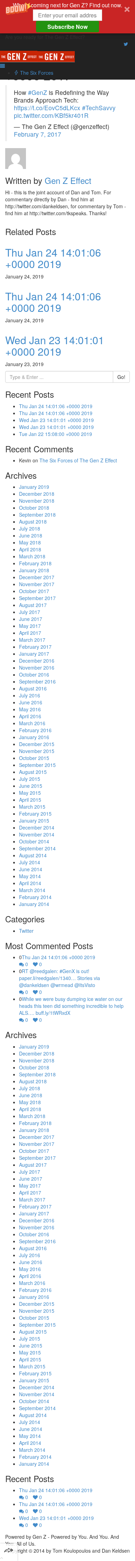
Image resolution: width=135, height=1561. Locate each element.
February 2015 (35, 813)
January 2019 (34, 486)
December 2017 (36, 577)
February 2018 (35, 563)
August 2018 (33, 521)
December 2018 (36, 493)
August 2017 (33, 604)
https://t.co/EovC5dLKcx (47, 107)
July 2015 (29, 778)
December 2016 (36, 660)
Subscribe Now (67, 27)
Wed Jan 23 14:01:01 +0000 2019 (54, 345)
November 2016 (36, 667)
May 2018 (30, 542)
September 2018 (37, 514)
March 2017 (32, 639)
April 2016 (30, 716)
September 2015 (37, 764)
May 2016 (30, 709)
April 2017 (30, 632)
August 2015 (33, 771)
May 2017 (30, 625)
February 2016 (35, 730)
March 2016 (32, 723)
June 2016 (30, 702)
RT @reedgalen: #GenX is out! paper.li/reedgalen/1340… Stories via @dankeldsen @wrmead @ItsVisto (59, 978)
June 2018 (30, 535)
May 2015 (30, 792)
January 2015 (34, 820)
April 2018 (30, 549)
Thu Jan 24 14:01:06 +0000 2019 (53, 258)
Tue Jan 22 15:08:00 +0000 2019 (55, 433)
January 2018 (34, 570)
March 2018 (32, 556)
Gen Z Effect (68, 180)
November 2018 (36, 500)
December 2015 (36, 744)
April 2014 (30, 883)
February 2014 (35, 896)
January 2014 (34, 903)
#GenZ (37, 92)
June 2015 (30, 785)
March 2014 (32, 890)
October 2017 (34, 591)
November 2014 (36, 834)
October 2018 (34, 507)
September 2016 (37, 681)
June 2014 (30, 869)
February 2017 (35, 646)
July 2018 (29, 528)
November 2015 (36, 750)
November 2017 (36, 584)
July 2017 (29, 611)
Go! (121, 376)
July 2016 (29, 695)
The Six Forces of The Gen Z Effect (78, 460)
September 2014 (37, 848)
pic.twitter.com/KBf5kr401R (51, 115)
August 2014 (33, 855)
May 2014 (30, 876)
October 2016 (34, 674)
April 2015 (30, 799)
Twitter (26, 930)
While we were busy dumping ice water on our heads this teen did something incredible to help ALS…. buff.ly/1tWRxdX (71, 1005)
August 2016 (33, 688)
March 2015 (32, 806)
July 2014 (29, 862)
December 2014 (36, 827)
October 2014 (34, 841)
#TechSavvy (99, 107)
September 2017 (37, 598)
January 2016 (34, 737)
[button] (67, 16)
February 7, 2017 (37, 134)
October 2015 (34, 757)
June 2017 (30, 618)
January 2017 (34, 653)
